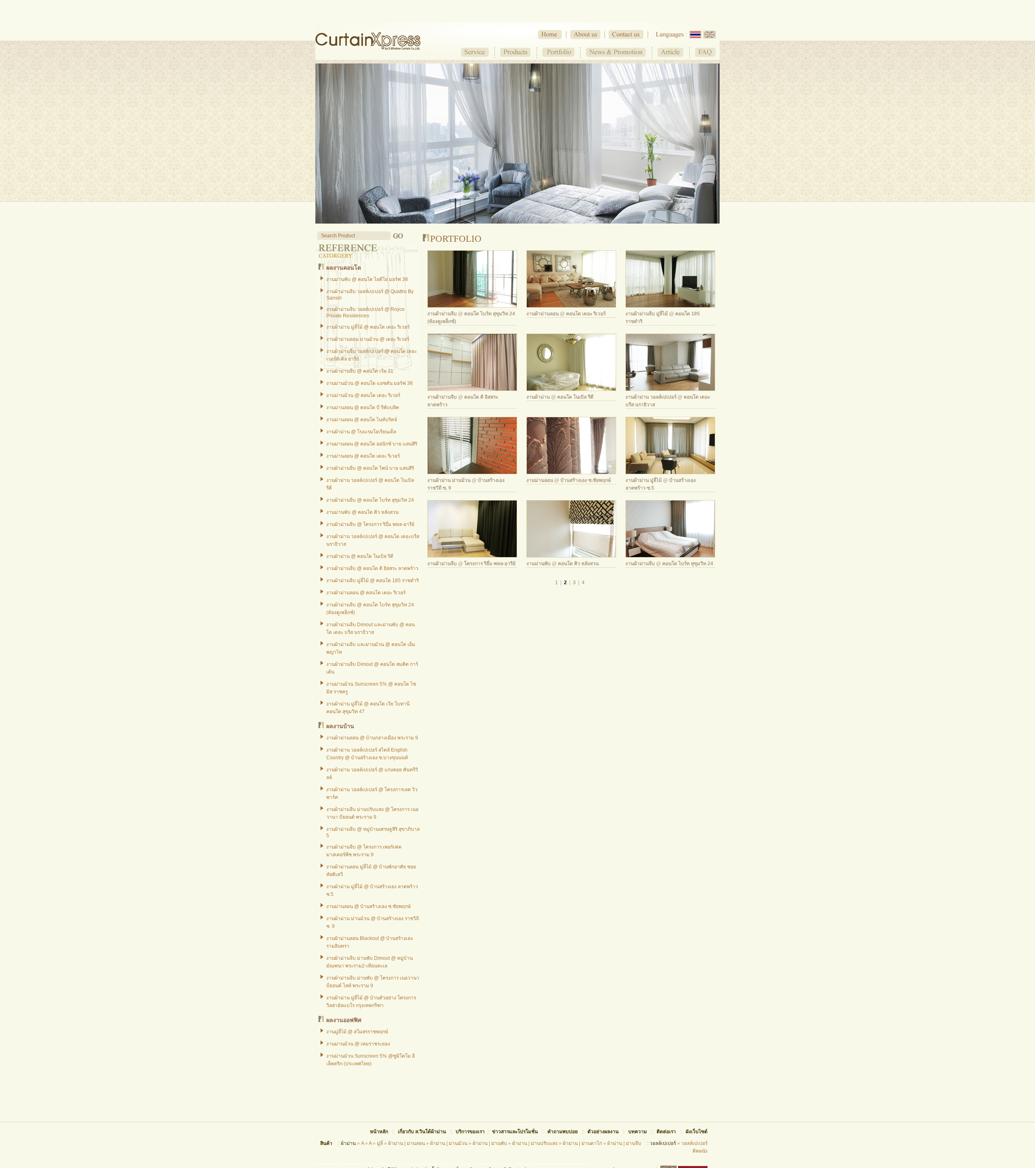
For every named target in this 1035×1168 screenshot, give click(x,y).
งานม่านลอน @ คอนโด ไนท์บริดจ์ (361, 419)
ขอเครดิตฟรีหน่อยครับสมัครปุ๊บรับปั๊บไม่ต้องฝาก (332, 1164)
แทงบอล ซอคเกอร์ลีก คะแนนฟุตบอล (500, 1164)
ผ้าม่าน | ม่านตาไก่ (582, 1143)
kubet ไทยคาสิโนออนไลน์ (479, 1164)
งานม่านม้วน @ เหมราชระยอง (358, 1044)
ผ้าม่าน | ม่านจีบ (624, 1143)
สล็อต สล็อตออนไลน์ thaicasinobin (391, 1164)
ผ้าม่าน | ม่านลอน (406, 1143)
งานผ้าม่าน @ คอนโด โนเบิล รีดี (359, 556)
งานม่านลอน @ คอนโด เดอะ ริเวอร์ (363, 456)
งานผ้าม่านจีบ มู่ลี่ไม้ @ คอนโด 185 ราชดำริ (372, 580)
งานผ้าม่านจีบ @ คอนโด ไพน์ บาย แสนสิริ (370, 468)
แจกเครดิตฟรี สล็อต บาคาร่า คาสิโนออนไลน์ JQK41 (421, 1164)
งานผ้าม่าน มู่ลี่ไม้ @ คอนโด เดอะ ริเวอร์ (368, 327)
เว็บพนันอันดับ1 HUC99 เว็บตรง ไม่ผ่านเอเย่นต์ (529, 1164)
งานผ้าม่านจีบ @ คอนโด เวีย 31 (359, 371)
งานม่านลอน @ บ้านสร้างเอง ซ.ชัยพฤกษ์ (368, 906)
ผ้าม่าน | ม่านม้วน (448, 1143)
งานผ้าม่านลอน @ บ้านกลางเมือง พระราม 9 (372, 738)
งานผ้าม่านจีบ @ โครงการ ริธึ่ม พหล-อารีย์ (370, 524)
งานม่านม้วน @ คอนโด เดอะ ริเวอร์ (363, 395)
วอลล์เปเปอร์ (663, 1143)
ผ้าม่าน (348, 1143)
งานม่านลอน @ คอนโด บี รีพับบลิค (362, 407)
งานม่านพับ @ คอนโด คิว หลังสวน (362, 512)
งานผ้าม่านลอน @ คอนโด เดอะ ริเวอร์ (366, 593)
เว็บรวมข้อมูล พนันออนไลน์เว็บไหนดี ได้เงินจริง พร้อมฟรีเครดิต (568, 1164)
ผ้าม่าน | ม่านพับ (490, 1143)
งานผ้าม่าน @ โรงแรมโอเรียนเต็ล (361, 432)
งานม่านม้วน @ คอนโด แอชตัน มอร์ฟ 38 (369, 383)
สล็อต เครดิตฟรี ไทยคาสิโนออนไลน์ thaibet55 (454, 1164)
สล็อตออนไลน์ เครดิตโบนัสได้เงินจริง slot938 (365, 1164)
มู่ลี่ (380, 1143)
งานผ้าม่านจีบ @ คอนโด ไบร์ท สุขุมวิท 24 (370, 500)
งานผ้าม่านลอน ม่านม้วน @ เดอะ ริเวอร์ (367, 339)
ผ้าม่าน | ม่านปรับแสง (535, 1143)
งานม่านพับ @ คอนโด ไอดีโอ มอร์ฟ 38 (367, 279)
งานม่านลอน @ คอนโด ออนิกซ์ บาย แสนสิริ (371, 444)
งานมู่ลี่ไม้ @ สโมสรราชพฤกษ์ (357, 1032)
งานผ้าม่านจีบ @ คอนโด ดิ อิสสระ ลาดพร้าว (372, 568)
